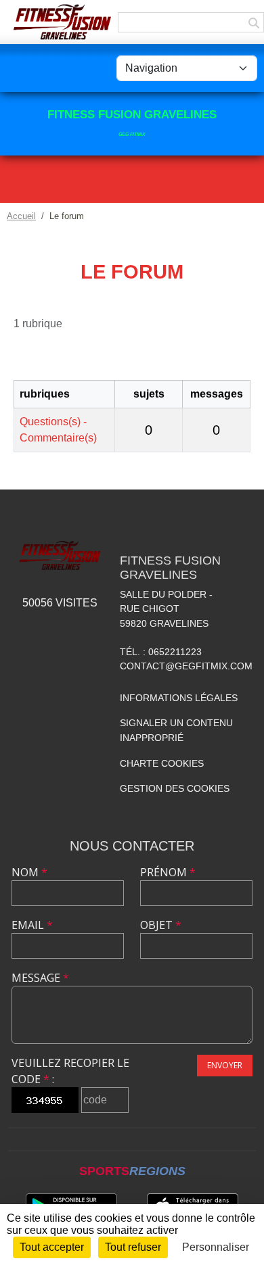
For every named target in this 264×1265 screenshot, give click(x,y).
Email (32, 924)
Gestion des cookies (174, 788)
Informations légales (179, 697)
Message (40, 977)
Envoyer (224, 1065)
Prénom (168, 872)
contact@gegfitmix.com (186, 666)
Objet (160, 924)
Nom (29, 872)
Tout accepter (52, 1247)
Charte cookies (162, 763)
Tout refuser (133, 1247)
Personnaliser (215, 1247)
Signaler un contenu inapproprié (176, 730)
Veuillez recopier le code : (70, 1071)
